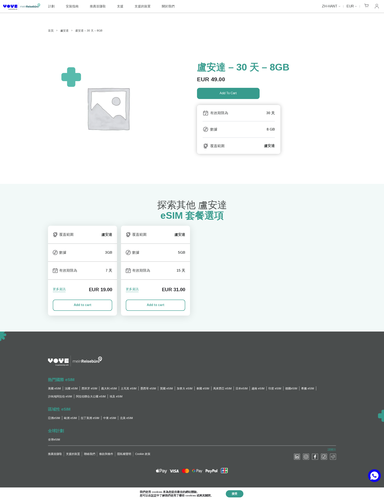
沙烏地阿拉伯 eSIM (60, 396)
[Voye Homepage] (21, 6)
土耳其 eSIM (128, 388)
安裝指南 (72, 6)
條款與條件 (106, 453)
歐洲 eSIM (70, 418)
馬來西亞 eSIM (222, 388)
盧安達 (64, 30)
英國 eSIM (166, 388)
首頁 (51, 30)
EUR (350, 6)
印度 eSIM (274, 388)
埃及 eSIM (116, 396)
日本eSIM (242, 388)
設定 (154, 495)
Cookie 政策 (142, 453)
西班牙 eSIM (89, 388)
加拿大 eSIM (184, 388)
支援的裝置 (143, 6)
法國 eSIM (71, 388)
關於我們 (168, 6)
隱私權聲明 (124, 453)
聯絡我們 (89, 453)
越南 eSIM (258, 388)
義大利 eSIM (109, 388)
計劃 (51, 6)
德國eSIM (291, 388)
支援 (120, 6)
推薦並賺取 (98, 6)
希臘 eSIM (307, 388)
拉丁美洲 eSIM (90, 418)
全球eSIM (54, 439)
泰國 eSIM (202, 388)
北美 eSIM (126, 418)
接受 (234, 494)
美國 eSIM (54, 388)
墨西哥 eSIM (148, 388)
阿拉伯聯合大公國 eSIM (91, 396)
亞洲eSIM (54, 418)
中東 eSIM (109, 418)
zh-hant (329, 6)
